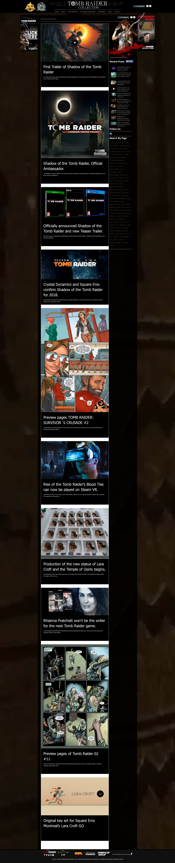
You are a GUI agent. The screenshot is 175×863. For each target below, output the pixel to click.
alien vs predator (125, 210)
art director (122, 225)
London (122, 169)
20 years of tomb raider (117, 142)
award (112, 231)
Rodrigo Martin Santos (117, 184)
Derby (128, 151)
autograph (125, 228)
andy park (113, 216)
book (126, 233)
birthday (112, 233)
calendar (121, 239)
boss (130, 233)
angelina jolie (114, 219)
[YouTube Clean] (49, 855)
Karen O (112, 166)
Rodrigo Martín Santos (117, 189)
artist (129, 225)
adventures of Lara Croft (124, 207)
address (112, 207)
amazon (112, 213)
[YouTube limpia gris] (150, 6)
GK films (126, 154)
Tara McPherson (115, 195)
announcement (114, 222)
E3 (110, 154)
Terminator (124, 195)
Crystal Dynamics (115, 151)
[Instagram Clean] (53, 855)
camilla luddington (115, 242)
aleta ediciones (114, 210)
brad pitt (116, 236)
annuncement (124, 222)
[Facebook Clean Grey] (147, 6)
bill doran (125, 231)
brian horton (113, 239)
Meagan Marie (114, 175)
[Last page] (92, 844)
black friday (119, 233)
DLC (123, 151)
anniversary (123, 219)
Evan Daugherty (118, 154)
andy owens (126, 213)
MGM (120, 172)
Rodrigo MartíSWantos (117, 187)
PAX (111, 181)
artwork (112, 228)
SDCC (127, 189)
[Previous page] (62, 844)
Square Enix (125, 192)
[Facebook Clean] (44, 855)
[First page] (58, 844)
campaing (125, 242)
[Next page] (87, 844)
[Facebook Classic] (111, 134)
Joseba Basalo (122, 163)
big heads (118, 231)
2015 (127, 142)
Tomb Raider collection (117, 201)
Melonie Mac (124, 175)
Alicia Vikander (114, 145)
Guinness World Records (118, 157)
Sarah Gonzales (115, 192)
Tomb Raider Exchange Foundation (121, 198)
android (118, 213)
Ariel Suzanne (124, 145)
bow (111, 236)
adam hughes (125, 204)
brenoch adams (125, 236)
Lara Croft (119, 166)
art (117, 225)
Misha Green (114, 178)
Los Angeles (113, 172)
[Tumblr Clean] (51, 855)
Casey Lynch (114, 148)
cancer (112, 245)
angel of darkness (123, 216)
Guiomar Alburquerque (117, 160)
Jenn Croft (113, 163)
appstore (112, 225)
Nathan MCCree (124, 178)
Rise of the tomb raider (120, 181)
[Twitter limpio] (47, 855)
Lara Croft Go (114, 169)
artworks (118, 228)
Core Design (123, 148)
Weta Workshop (115, 204)
